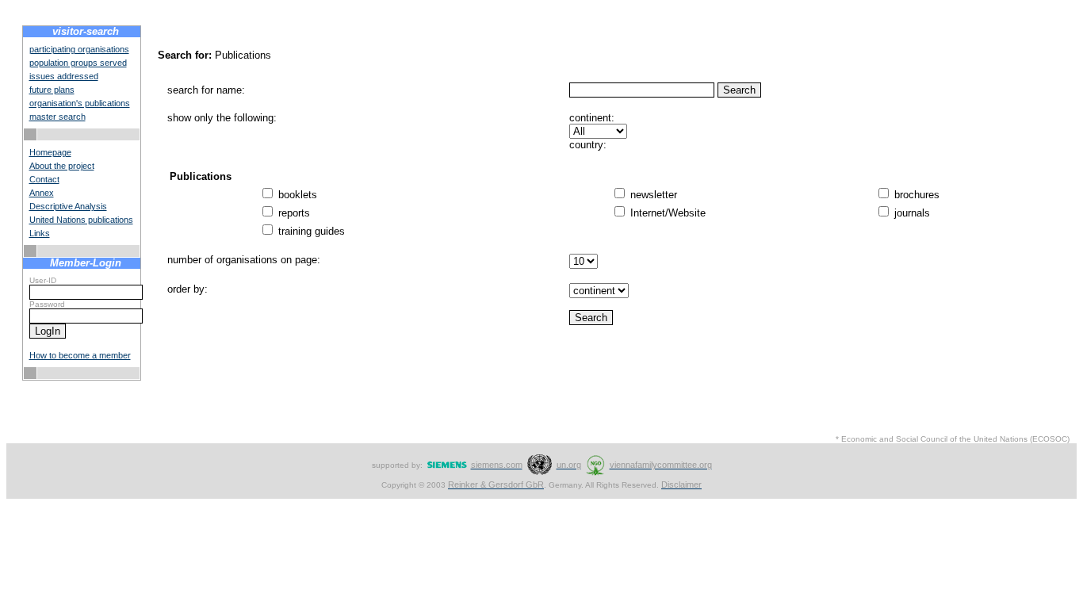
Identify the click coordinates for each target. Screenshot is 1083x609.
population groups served (78, 62)
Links (39, 233)
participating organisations (79, 49)
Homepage (50, 152)
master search (57, 116)
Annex (41, 192)
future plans (52, 89)
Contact (44, 179)
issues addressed (63, 76)
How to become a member (80, 355)
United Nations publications (81, 219)
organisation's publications (79, 103)
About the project (61, 165)
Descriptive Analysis (68, 206)
